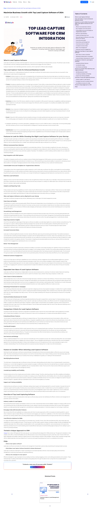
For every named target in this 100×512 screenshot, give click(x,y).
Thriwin (5, 433)
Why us (25, 2)
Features (15, 2)
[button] (67, 17)
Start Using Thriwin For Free (37, 467)
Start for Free (84, 2)
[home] (8, 2)
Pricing (20, 2)
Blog (29, 2)
